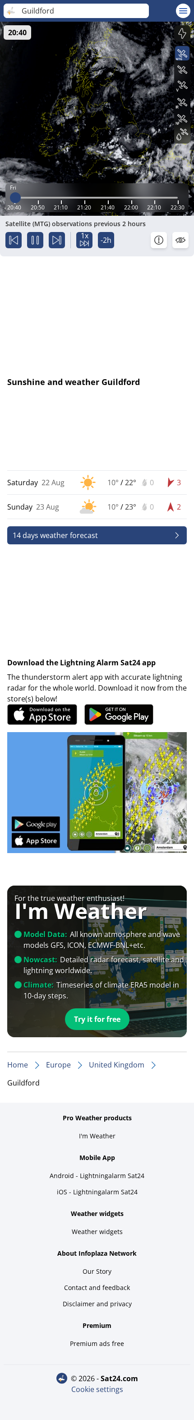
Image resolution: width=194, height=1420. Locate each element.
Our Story (97, 1271)
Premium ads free (97, 1343)
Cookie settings (97, 1389)
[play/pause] (35, 240)
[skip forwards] (57, 240)
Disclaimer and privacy (97, 1303)
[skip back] (13, 240)
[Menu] (183, 11)
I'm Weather (97, 1136)
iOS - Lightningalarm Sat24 (97, 1192)
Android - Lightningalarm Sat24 (97, 1175)
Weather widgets (97, 1231)
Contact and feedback (97, 1287)
